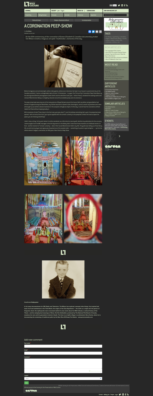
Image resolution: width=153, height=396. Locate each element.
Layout (26, 375)
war (119, 42)
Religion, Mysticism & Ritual (61, 20)
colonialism (123, 37)
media (117, 40)
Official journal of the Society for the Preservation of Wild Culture (42, 387)
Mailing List (107, 394)
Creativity (28, 15)
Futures (54, 15)
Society (53, 11)
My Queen (108, 108)
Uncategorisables (86, 20)
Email (25, 350)
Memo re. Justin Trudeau (112, 93)
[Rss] (127, 6)
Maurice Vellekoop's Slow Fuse (113, 59)
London (108, 40)
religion (107, 38)
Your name (27, 343)
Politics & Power (36, 20)
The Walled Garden (110, 91)
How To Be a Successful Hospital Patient (116, 52)
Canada (124, 38)
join (58, 11)
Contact (101, 394)
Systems (93, 15)
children (114, 42)
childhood (108, 42)
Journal (28, 11)
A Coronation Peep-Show (112, 89)
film (121, 40)
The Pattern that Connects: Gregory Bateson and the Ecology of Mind (114, 77)
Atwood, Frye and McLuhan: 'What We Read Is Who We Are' (115, 55)
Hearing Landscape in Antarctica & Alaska (116, 57)
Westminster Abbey (116, 38)
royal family (115, 37)
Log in (116, 394)
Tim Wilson (29, 31)
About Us (80, 11)
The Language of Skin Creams (113, 50)
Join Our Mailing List (110, 11)
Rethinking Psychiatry (111, 73)
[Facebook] (125, 6)
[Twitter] (119, 6)
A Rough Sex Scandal (111, 68)
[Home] (31, 4)
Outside (67, 15)
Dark (111, 5)
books (112, 40)
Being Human (43, 15)
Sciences (80, 15)
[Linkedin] (122, 6)
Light (115, 5)
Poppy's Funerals (110, 95)
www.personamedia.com (85, 317)
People (112, 394)
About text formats (96, 371)
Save (26, 383)
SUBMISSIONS (91, 11)
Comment (27, 357)
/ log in (62, 11)
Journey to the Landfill (111, 75)
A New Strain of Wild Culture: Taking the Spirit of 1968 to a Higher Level (115, 97)
